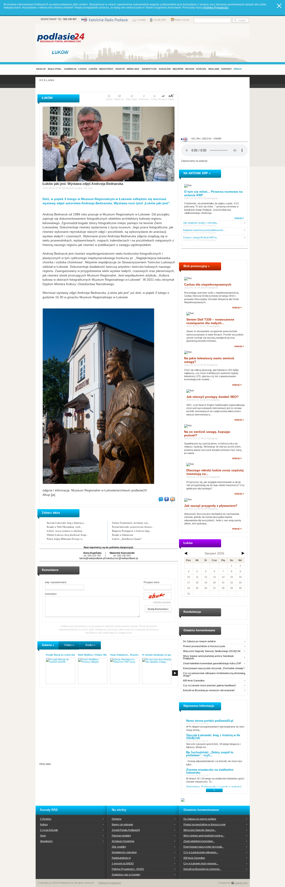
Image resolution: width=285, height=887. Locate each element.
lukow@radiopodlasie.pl (92, 558)
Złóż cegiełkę (119, 846)
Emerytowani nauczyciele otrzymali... (203, 846)
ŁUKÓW (93, 69)
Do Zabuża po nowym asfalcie (199, 641)
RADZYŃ (120, 69)
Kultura (44, 824)
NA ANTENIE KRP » (196, 173)
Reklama (116, 819)
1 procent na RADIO (123, 863)
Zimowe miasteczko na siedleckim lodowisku (210, 771)
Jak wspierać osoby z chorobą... (200, 223)
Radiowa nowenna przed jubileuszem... (204, 230)
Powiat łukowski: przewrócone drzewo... (133, 526)
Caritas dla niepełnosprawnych (207, 284)
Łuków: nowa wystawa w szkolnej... (65, 530)
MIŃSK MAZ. (133, 69)
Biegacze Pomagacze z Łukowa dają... (131, 530)
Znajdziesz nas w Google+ (126, 874)
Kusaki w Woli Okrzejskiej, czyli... (64, 526)
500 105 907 (70, 19)
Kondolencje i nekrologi (124, 852)
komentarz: (51, 594)
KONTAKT (226, 69)
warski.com (241, 882)
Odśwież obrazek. (162, 602)
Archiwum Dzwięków (123, 841)
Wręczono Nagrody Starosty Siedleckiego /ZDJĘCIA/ (211, 651)
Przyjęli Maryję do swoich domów (62, 655)
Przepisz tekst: (152, 582)
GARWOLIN (70, 69)
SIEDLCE (41, 69)
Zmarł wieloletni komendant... (199, 841)
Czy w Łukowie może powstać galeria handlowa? (209, 685)
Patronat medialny (121, 835)
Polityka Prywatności (109, 882)
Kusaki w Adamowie (122, 534)
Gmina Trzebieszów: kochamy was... (131, 522)
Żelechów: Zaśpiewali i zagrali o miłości (214, 787)
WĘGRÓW (178, 69)
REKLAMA (213, 69)
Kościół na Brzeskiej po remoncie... (202, 869)
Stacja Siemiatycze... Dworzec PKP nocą (129, 655)
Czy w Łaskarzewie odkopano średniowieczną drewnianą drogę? (214, 674)
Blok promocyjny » (196, 266)
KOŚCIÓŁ (201, 69)
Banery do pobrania (122, 824)
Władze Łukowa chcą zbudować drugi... (67, 534)
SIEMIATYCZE (149, 69)
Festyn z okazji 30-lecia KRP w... (200, 237)
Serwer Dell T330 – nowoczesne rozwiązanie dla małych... (210, 321)
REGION (189, 69)
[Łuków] (61, 52)
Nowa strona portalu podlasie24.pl (209, 720)
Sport (43, 835)
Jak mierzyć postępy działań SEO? (212, 397)
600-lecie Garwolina (193, 680)
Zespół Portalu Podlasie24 (126, 830)
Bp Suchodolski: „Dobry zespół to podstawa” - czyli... (209, 754)
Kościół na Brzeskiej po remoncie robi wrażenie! (209, 690)
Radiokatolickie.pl (121, 857)
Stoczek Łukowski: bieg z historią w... (66, 522)
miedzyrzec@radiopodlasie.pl (122, 558)
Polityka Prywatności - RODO (128, 869)
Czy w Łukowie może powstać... (200, 863)
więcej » (239, 218)
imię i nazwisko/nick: (56, 582)
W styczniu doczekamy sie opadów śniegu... (163, 655)
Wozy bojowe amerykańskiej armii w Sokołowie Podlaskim (208, 657)
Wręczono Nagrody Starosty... (199, 830)
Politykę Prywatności (216, 7)
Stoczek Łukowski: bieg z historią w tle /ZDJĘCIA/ (213, 737)
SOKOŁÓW (165, 69)
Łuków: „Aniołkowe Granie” (127, 539)
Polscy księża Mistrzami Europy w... (65, 539)
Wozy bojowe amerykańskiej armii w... (203, 835)
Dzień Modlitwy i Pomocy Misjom (94, 655)
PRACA (238, 69)
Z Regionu (45, 819)
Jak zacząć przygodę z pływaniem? (210, 505)
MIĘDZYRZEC (106, 69)
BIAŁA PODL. (55, 69)
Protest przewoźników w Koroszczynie (204, 646)
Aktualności (46, 841)
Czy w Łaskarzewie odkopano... (200, 852)
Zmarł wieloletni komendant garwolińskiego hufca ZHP (212, 663)
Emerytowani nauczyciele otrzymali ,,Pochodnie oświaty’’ (213, 668)
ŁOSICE (82, 69)
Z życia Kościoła (49, 830)
